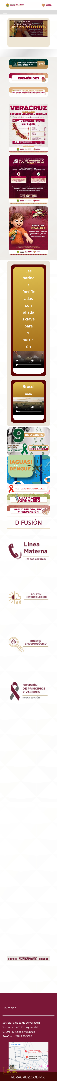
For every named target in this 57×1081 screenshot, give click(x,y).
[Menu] (5, 12)
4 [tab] (24, 27)
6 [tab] (32, 27)
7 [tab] (36, 27)
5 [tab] (28, 27)
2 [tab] (17, 27)
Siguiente (45, 28)
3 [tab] (20, 27)
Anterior (12, 28)
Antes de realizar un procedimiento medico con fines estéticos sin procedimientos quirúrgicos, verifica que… (27, 20)
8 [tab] (40, 27)
